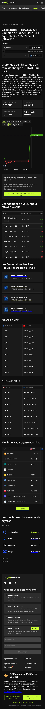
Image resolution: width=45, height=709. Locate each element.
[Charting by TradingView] (5, 166)
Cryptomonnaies (30, 664)
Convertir (5, 24)
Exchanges (28, 667)
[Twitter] (5, 583)
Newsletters (12, 8)
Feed (3, 8)
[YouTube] (10, 583)
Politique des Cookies (13, 692)
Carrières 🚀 (8, 667)
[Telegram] (15, 583)
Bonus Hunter (24, 8)
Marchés (35, 8)
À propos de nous (10, 664)
